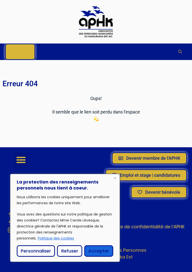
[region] (65, 218)
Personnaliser (36, 251)
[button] (180, 51)
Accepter (98, 251)
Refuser (69, 251)
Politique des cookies (56, 238)
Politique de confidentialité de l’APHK (144, 227)
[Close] (115, 178)
